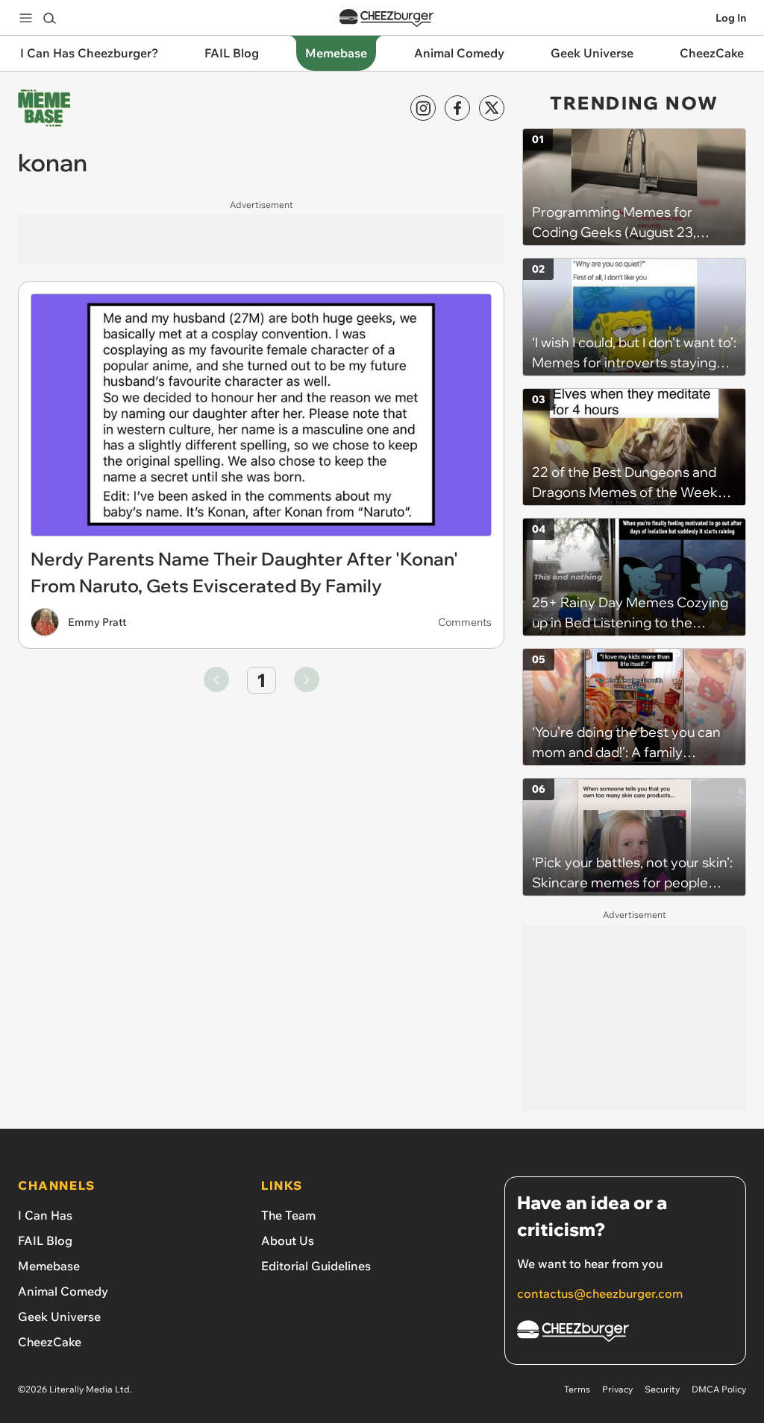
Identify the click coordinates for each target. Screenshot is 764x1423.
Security (662, 1389)
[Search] (49, 17)
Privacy (617, 1389)
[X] (491, 108)
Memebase (49, 1265)
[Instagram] (423, 108)
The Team (288, 1215)
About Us (287, 1240)
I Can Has (45, 1215)
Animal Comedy (63, 1291)
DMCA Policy (719, 1389)
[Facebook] (457, 108)
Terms (577, 1389)
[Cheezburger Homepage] (386, 18)
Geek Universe (59, 1316)
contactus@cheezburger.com (600, 1293)
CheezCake (49, 1341)
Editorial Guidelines (316, 1265)
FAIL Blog (45, 1240)
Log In (731, 18)
